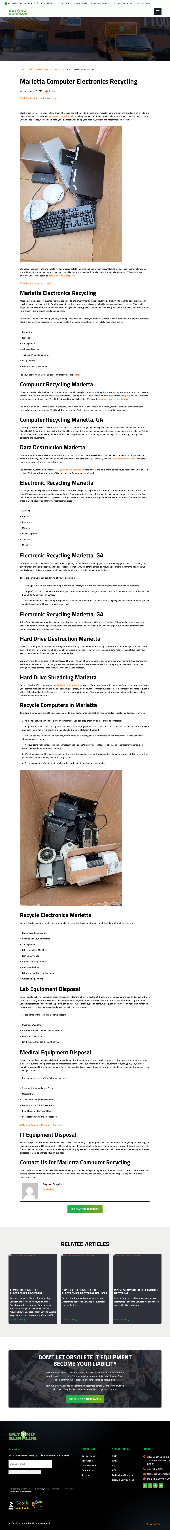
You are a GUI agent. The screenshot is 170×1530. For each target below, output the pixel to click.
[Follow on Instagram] (155, 1485)
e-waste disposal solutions (63, 116)
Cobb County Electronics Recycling (43, 69)
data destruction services (125, 458)
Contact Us (87, 1470)
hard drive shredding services (68, 685)
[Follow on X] (150, 1485)
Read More (16, 1319)
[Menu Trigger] (158, 11)
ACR (114, 1456)
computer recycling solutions (113, 399)
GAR (114, 1460)
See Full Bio (48, 1189)
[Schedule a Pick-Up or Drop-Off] (36, 283)
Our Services (88, 1456)
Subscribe (24, 1471)
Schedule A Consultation (85, 1399)
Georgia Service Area (123, 1480)
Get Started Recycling (85, 1209)
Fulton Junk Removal (122, 1475)
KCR (114, 1470)
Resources (87, 1460)
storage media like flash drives (69, 469)
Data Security (89, 1465)
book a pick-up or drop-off (61, 275)
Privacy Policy (154, 1524)
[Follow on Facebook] (145, 1485)
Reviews (86, 1475)
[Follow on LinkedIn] (161, 1485)
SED (114, 1465)
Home (22, 69)
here (77, 375)
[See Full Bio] (56, 1189)
